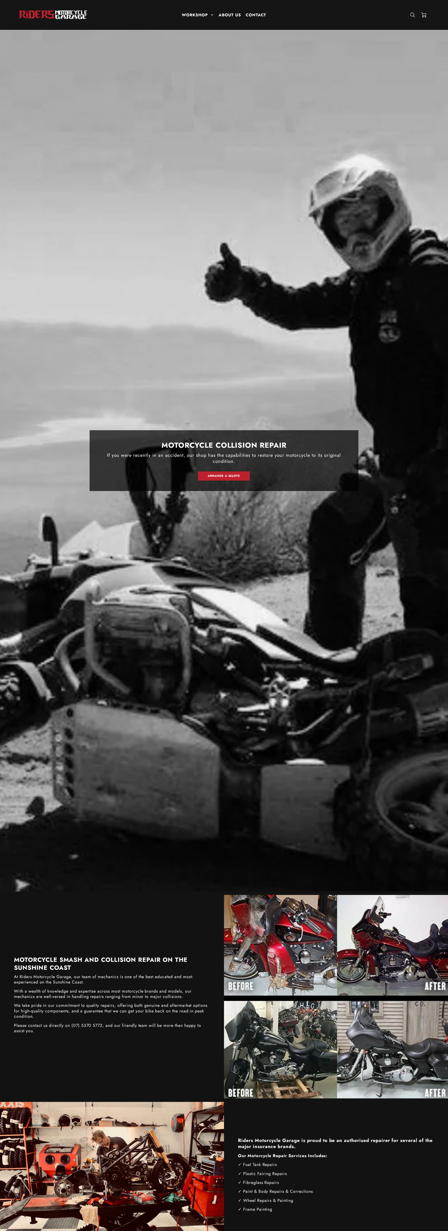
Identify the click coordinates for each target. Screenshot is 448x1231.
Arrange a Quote (224, 476)
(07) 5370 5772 (86, 1025)
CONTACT (256, 14)
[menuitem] (197, 15)
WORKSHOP (195, 14)
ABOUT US (230, 14)
